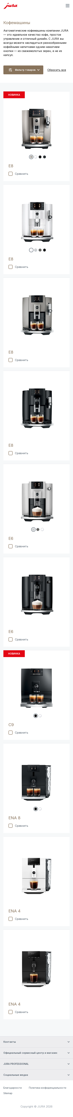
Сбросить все (56, 70)
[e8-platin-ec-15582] (35, 250)
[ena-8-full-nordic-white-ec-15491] (40, 808)
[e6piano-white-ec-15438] (42, 529)
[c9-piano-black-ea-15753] (35, 715)
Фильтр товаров (25, 69)
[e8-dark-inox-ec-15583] (40, 250)
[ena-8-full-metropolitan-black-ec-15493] (35, 808)
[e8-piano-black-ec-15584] (44, 250)
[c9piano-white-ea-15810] (40, 715)
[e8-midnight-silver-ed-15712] (31, 156)
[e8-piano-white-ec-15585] (31, 250)
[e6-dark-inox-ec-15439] (37, 529)
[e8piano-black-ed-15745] (40, 156)
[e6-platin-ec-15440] (33, 529)
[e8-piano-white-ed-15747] (35, 156)
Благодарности (12, 1087)
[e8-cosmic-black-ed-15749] (44, 156)
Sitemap (7, 1093)
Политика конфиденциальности (47, 1087)
